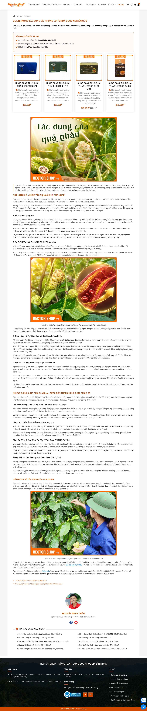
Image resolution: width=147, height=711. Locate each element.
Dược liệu (27, 16)
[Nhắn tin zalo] (143, 700)
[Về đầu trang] (143, 285)
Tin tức (19, 16)
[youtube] (76, 622)
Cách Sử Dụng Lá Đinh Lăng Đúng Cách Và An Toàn (98, 641)
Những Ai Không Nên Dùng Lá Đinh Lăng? (34, 645)
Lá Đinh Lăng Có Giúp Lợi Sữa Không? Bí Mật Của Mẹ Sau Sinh (102, 634)
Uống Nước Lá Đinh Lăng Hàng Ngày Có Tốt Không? (98, 645)
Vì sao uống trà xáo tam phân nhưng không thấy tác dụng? (41, 649)
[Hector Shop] (14, 16)
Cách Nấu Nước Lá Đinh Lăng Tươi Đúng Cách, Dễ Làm (40, 634)
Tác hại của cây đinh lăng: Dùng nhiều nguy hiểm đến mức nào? (43, 641)
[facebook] (71, 622)
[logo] (17, 5)
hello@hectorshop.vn (33, 681)
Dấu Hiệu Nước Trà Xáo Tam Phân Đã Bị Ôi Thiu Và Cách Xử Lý (102, 649)
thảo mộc (46, 571)
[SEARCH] (135, 5)
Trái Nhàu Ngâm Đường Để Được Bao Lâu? (31, 581)
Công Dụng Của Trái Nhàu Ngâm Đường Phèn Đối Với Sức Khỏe (39, 584)
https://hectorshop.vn (53, 681)
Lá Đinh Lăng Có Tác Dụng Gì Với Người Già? (36, 638)
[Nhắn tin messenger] (143, 707)
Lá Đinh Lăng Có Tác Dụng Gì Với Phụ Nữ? (94, 638)
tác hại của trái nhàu (74, 565)
